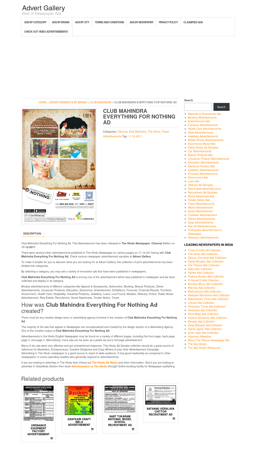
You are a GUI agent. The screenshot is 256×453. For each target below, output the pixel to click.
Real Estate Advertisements (204, 188)
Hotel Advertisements (200, 132)
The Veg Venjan (197, 344)
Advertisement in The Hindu (89, 366)
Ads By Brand (60, 22)
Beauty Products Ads (200, 155)
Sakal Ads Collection (200, 269)
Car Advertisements (199, 151)
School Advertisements (201, 218)
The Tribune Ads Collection (204, 265)
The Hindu (154, 131)
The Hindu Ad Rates (105, 362)
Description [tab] (32, 233)
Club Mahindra (100, 102)
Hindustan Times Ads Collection (207, 306)
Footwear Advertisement (202, 215)
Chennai (122, 131)
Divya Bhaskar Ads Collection (205, 325)
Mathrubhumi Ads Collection (204, 291)
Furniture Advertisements (203, 125)
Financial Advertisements (203, 174)
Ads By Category (35, 22)
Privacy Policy (168, 22)
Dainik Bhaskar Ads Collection (205, 261)
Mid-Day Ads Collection (202, 288)
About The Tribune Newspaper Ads (209, 340)
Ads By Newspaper (141, 22)
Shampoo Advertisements (203, 237)
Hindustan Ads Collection (203, 310)
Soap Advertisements (200, 222)
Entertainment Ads (199, 121)
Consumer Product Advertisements (208, 158)
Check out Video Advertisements (46, 31)
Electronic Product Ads (201, 166)
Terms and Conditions (109, 22)
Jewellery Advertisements (203, 136)
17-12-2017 (135, 136)
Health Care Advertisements (204, 128)
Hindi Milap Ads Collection (203, 314)
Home (42, 102)
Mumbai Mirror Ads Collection (205, 284)
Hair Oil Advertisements (202, 226)
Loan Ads (193, 181)
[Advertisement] (128, 66)
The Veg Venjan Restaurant (204, 348)
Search (188, 100)
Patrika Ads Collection (201, 272)
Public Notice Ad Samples (203, 147)
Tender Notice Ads (199, 200)
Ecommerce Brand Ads (201, 144)
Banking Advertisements (202, 117)
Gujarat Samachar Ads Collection (207, 318)
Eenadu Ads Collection (201, 321)
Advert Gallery (43, 7)
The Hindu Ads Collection (203, 254)
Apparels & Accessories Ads (204, 114)
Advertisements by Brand (68, 102)
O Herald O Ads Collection (203, 280)
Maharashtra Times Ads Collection (208, 299)
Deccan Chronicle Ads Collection (207, 258)
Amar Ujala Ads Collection (203, 332)
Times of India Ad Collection (204, 250)
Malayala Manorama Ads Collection (209, 295)
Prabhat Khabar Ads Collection (206, 276)
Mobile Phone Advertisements (205, 140)
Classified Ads (193, 22)
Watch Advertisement (200, 207)
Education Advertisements (203, 162)
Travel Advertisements (201, 204)
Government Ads (198, 177)
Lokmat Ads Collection (201, 302)
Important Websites (199, 336)
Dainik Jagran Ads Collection (205, 329)
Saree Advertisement (200, 211)
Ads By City (82, 22)
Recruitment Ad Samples (202, 192)
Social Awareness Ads (201, 196)
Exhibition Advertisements (203, 170)
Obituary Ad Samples (200, 185)
